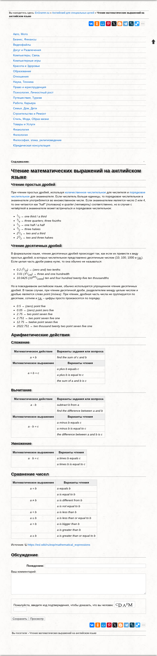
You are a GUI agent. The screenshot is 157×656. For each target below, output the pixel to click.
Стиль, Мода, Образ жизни (31, 119)
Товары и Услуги (24, 124)
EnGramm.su (42, 12)
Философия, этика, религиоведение (37, 140)
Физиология (21, 129)
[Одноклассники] (96, 23)
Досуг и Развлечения (27, 50)
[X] (114, 23)
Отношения (21, 76)
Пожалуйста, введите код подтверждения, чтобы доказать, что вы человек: (63, 605)
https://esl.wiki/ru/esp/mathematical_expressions (59, 544)
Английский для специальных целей (73, 12)
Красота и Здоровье (26, 65)
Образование (22, 71)
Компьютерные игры (27, 60)
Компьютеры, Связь (26, 55)
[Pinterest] (108, 23)
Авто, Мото (20, 34)
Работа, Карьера (24, 103)
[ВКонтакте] (91, 23)
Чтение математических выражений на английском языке (62, 633)
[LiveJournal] (131, 23)
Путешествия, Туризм (27, 97)
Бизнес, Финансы (24, 39)
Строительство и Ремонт (29, 113)
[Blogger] (119, 23)
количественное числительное (85, 192)
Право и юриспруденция (29, 87)
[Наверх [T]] (153, 41)
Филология (20, 134)
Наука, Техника (23, 81)
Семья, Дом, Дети (25, 108)
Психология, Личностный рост (33, 92)
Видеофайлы (22, 44)
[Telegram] (125, 23)
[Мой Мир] (102, 23)
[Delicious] (137, 23)
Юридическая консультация (31, 145)
